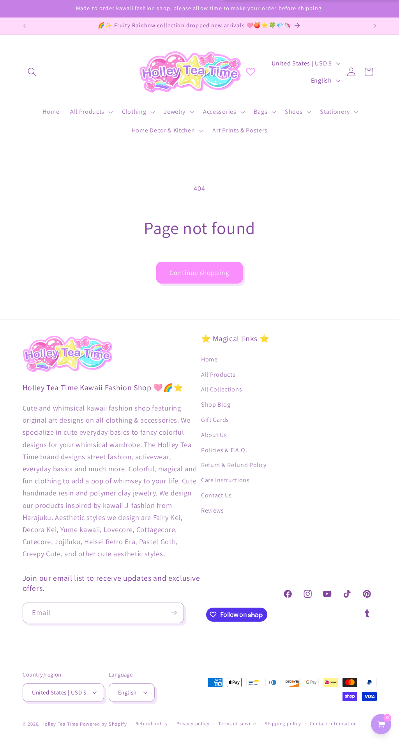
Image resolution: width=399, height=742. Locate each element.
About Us (214, 435)
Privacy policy (193, 723)
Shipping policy (283, 723)
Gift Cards (215, 420)
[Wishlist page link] (250, 71)
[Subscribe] (174, 613)
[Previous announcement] (24, 26)
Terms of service (237, 723)
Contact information (333, 723)
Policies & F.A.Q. (224, 450)
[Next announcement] (374, 26)
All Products (218, 374)
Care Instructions (225, 480)
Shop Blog (215, 404)
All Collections (221, 389)
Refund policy (152, 723)
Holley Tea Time (59, 724)
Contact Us (216, 495)
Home (209, 359)
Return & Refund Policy (234, 465)
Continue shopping (199, 272)
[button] (32, 72)
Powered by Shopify (103, 724)
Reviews (212, 510)
